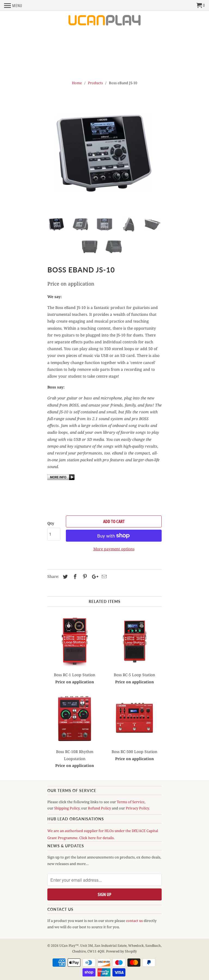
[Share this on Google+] (93, 576)
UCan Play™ (69, 945)
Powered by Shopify (121, 951)
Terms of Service (131, 801)
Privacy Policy (137, 808)
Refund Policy (99, 808)
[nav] (13, 5)
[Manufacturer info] (61, 478)
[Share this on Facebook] (74, 576)
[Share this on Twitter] (64, 576)
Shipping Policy (66, 808)
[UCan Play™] (104, 21)
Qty (50, 523)
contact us (134, 920)
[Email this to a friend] (103, 576)
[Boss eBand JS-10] (104, 154)
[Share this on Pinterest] (84, 576)
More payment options (113, 548)
